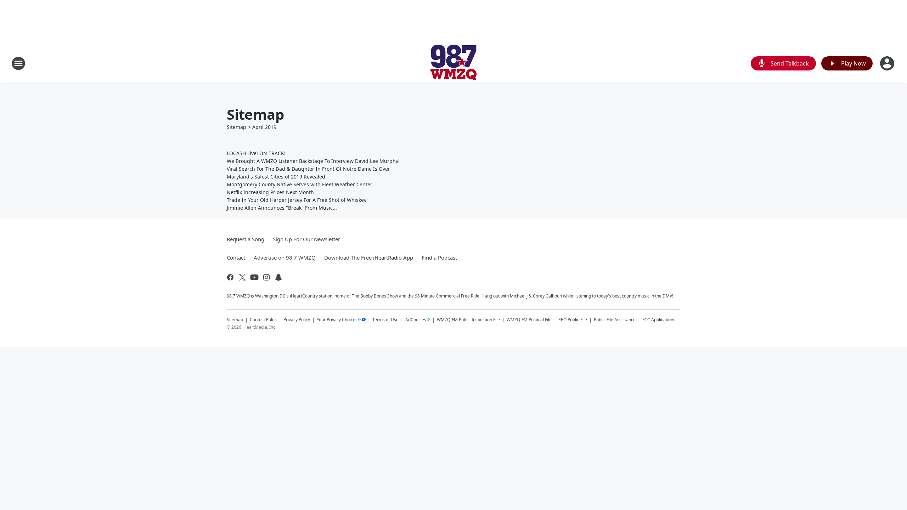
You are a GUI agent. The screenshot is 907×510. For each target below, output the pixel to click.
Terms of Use (385, 320)
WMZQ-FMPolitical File (529, 320)
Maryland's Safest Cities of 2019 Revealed (276, 176)
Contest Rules (263, 320)
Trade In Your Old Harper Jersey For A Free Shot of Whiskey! (297, 200)
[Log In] (888, 63)
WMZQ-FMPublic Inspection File (468, 319)
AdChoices (415, 320)
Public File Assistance (615, 320)
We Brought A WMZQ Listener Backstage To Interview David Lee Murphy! (313, 161)
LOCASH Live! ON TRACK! (256, 153)
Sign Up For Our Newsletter (306, 239)
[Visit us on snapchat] (278, 277)
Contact (236, 257)
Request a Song (245, 239)
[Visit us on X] (242, 277)
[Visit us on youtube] (254, 277)
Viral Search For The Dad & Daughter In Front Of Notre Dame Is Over (308, 168)
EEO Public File (572, 320)
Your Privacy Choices (337, 320)
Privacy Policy (296, 320)
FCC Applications (658, 319)
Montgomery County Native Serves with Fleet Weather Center (299, 184)
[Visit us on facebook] (230, 277)
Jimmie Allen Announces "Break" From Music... (282, 207)
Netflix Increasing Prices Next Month (270, 192)
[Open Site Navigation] (18, 63)
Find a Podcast (439, 257)
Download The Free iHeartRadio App (368, 257)
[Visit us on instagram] (266, 277)
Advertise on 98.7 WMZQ (285, 257)
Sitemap (236, 127)
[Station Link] (453, 63)
